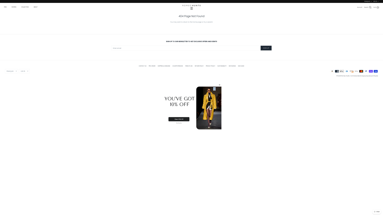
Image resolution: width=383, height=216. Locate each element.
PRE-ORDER (152, 66)
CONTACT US (142, 66)
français (367, 1)
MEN (5, 7)
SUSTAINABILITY (222, 66)
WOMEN (14, 7)
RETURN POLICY (199, 66)
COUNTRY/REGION (177, 66)
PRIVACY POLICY (210, 66)
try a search (208, 22)
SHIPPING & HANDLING (164, 66)
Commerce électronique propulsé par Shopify (364, 76)
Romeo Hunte (345, 76)
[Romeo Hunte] (191, 7)
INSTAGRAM (232, 66)
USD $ (375, 1)
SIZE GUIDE (241, 66)
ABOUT (36, 7)
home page (197, 22)
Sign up (266, 48)
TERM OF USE (188, 66)
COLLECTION (25, 7)
